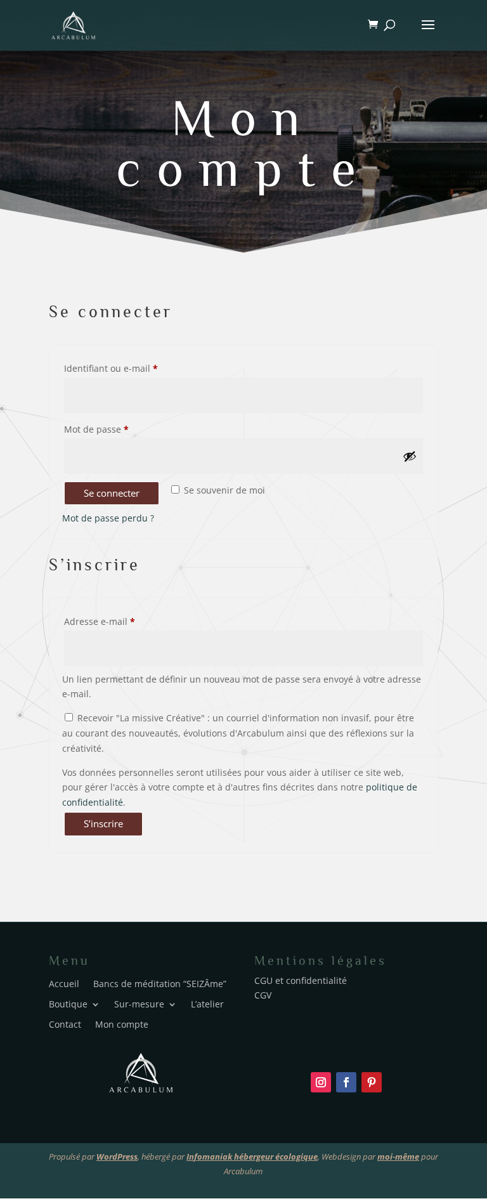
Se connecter (112, 493)
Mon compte (244, 143)
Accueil (64, 983)
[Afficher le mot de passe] (410, 456)
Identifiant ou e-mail (134, 368)
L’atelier (207, 1003)
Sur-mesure (139, 1003)
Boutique (68, 1003)
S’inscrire (103, 823)
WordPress (117, 1156)
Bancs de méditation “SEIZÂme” (159, 983)
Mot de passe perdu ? (108, 518)
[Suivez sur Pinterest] (371, 1082)
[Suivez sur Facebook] (346, 1082)
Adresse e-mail (123, 621)
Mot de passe (120, 429)
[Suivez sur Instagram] (321, 1082)
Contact (65, 1023)
